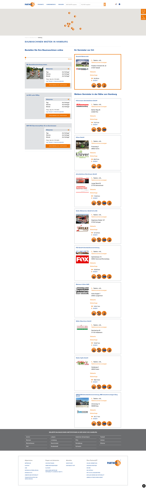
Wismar (102, 443)
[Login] (119, 4)
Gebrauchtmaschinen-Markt (95, 477)
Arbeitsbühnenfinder (51, 465)
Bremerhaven (30, 443)
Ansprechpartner (92, 465)
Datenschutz (28, 472)
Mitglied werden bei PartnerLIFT (95, 475)
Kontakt (27, 465)
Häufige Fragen (49, 463)
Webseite (93, 72)
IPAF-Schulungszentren (93, 472)
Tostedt (102, 437)
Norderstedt (54, 446)
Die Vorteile (90, 470)
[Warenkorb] (116, 4)
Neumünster (54, 443)
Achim (28, 437)
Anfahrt (95, 80)
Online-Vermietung (92, 463)
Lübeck (53, 437)
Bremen (28, 440)
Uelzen (102, 440)
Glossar (47, 468)
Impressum (28, 463)
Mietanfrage (93, 75)
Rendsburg (79, 443)
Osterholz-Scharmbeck (83, 437)
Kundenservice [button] (51, 4)
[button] (72, 22)
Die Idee (88, 468)
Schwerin (78, 446)
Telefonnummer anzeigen (99, 62)
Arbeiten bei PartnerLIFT (31, 475)
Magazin (61, 4)
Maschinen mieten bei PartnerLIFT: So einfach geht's (53, 471)
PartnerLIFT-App (70, 465)
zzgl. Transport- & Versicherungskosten (55, 81)
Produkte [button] (41, 4)
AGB (26, 468)
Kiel (27, 446)
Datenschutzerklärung (31, 470)
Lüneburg (54, 440)
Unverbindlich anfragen (58, 85)
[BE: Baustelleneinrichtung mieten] (35, 73)
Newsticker (69, 463)
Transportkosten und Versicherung (31, 478)
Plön (77, 440)
